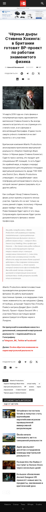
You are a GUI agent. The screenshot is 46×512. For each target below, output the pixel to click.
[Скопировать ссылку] (28, 79)
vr (39, 384)
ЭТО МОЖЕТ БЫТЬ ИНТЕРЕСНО (17, 400)
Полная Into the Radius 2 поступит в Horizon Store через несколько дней (30, 465)
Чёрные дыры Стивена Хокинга (15, 393)
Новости (7, 504)
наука (39, 387)
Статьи (16, 504)
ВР (25, 387)
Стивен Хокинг (21, 390)
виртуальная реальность (13, 387)
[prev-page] (4, 492)
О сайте (39, 504)
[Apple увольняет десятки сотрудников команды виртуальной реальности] (9, 449)
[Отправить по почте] (23, 79)
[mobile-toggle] (4, 3)
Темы (23, 504)
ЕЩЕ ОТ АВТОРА (11, 404)
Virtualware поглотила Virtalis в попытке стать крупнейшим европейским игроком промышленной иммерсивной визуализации (29, 419)
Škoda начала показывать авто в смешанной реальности (29, 437)
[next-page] (8, 492)
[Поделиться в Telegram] (27, 73)
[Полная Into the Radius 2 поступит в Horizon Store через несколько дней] (9, 465)
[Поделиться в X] (38, 73)
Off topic (30, 504)
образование (8, 390)
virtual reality (31, 384)
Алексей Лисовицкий (15, 67)
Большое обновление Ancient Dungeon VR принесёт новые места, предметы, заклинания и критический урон (30, 480)
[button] (42, 3)
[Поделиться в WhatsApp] (33, 73)
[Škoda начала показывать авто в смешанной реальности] (9, 437)
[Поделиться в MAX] (21, 73)
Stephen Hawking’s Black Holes (14, 384)
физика (31, 390)
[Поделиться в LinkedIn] (17, 79)
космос (31, 387)
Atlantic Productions (17, 380)
